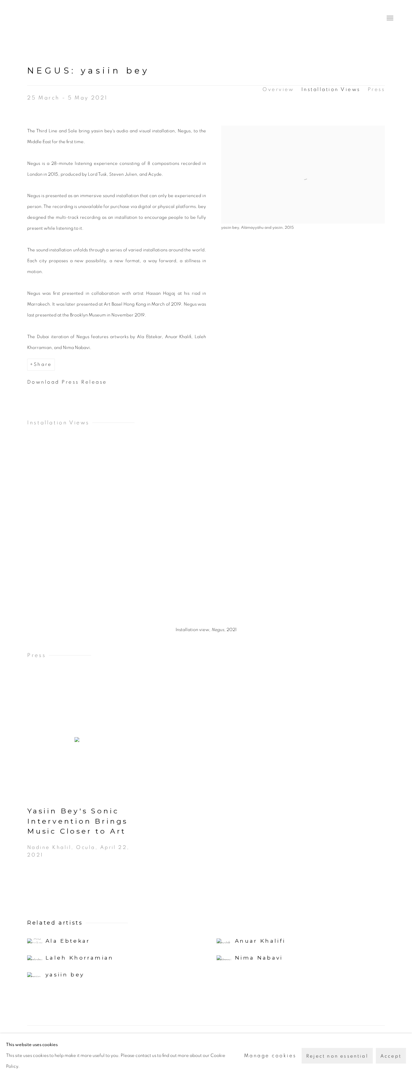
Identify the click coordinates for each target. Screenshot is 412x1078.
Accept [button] (390, 1056)
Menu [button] (389, 18)
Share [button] (43, 364)
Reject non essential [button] (337, 1056)
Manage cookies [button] (270, 1055)
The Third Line (45, 18)
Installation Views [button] (330, 89)
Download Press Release (67, 382)
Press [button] (376, 89)
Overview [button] (278, 89)
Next (388, 535)
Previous (24, 535)
